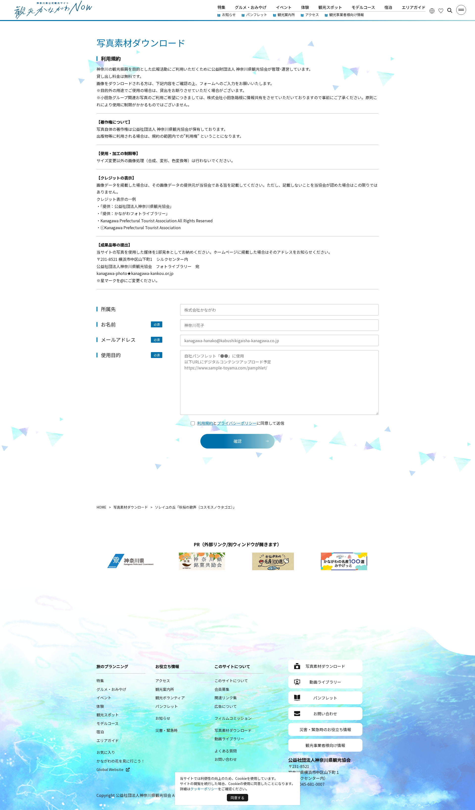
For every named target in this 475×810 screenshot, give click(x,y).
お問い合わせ (225, 759)
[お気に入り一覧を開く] (440, 10)
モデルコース (363, 7)
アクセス (312, 14)
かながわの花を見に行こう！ (120, 761)
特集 (221, 7)
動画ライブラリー (229, 738)
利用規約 (205, 423)
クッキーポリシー (204, 788)
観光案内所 (286, 14)
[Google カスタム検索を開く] (449, 10)
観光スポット (330, 7)
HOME (101, 507)
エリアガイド (414, 7)
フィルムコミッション (233, 718)
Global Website (109, 769)
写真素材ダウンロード (233, 730)
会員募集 (221, 689)
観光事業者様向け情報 (346, 14)
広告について (225, 706)
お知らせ (229, 14)
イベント (284, 7)
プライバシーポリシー (237, 423)
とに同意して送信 (240, 423)
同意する (237, 797)
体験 (305, 7)
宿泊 (388, 7)
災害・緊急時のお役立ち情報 (325, 729)
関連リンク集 (225, 697)
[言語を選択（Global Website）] (431, 10)
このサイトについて (231, 680)
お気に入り (105, 752)
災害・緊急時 (166, 730)
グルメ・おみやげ (250, 7)
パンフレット (256, 14)
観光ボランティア (170, 697)
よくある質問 (225, 750)
